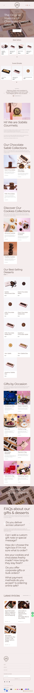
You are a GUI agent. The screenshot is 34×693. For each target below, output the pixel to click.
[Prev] (4, 93)
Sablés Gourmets (9, 685)
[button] (4, 5)
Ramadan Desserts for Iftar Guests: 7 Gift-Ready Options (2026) (10, 638)
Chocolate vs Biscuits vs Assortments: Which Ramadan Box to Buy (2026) (23, 614)
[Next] (29, 93)
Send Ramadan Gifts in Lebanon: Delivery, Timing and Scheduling (10, 613)
